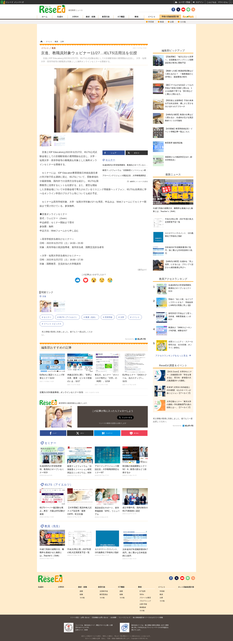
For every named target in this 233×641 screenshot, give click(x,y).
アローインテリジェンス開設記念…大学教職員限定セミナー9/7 (129, 175)
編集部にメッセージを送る (139, 181)
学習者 (151, 22)
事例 (136, 17)
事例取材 (143, 607)
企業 (172, 22)
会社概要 (113, 617)
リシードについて (125, 617)
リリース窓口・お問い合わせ (80, 617)
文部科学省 (104, 591)
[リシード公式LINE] (187, 578)
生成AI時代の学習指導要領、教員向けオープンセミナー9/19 (127, 165)
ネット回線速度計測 (186, 587)
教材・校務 (90, 17)
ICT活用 (142, 591)
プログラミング (145, 601)
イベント (151, 17)
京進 (44, 296)
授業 (81, 591)
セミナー (110, 160)
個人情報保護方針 (139, 617)
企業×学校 (143, 604)
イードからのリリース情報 (154, 617)
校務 (81, 594)
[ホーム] (41, 42)
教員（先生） (91, 317)
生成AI (60, 17)
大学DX (75, 17)
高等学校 (108, 317)
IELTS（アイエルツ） (68, 317)
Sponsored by (129, 339)
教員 (162, 22)
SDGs (142, 594)
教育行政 (106, 17)
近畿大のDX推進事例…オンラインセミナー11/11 (69, 392)
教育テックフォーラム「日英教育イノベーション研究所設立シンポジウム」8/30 (136, 170)
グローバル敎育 (145, 598)
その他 (183, 22)
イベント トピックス (52, 324)
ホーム (44, 17)
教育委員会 (104, 594)
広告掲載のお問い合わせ (100, 617)
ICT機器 (121, 17)
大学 (122, 317)
